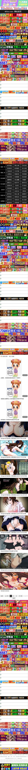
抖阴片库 (3, 195)
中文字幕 (17, 171)
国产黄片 (9, 194)
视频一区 (3, 167)
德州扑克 (24, 182)
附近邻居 (9, 176)
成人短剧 (24, 199)
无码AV (3, 189)
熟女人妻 (17, 194)
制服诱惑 (24, 196)
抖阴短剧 (17, 202)
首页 (2, 596)
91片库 (9, 191)
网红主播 (17, 165)
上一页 (6, 596)
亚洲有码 (9, 168)
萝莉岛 (24, 191)
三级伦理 (9, 171)
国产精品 (9, 165)
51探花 (24, 188)
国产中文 (9, 199)
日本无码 (24, 165)
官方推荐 (3, 184)
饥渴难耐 (17, 176)
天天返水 (24, 185)
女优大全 (17, 191)
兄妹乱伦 (17, 199)
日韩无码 (24, 202)
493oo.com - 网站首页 (13, 11)
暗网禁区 (9, 196)
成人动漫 (24, 168)
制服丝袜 (17, 174)
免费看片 (3, 201)
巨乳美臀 (24, 171)
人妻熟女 (9, 174)
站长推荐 (3, 178)
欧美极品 (17, 168)
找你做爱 (24, 176)
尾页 (14, 598)
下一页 (20, 596)
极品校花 (9, 202)
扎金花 (17, 185)
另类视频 (24, 174)
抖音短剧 (9, 188)
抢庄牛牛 (17, 182)
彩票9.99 (9, 185)
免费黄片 (24, 194)
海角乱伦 (17, 196)
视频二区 (3, 172)
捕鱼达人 (9, 182)
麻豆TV (17, 188)
